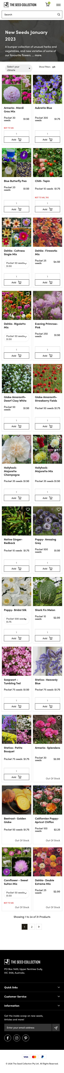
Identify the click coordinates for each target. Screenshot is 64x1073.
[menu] (58, 14)
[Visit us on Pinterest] (25, 1038)
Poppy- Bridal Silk (15, 610)
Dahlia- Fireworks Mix (46, 252)
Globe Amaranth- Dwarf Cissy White (15, 398)
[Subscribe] (56, 1027)
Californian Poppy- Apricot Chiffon (47, 820)
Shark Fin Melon (45, 610)
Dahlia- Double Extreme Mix (44, 882)
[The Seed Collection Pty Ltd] (20, 4)
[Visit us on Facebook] (7, 1038)
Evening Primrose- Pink (46, 325)
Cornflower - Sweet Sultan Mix (16, 882)
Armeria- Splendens (47, 748)
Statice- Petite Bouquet (13, 749)
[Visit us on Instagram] (16, 1038)
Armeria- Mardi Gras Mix (14, 109)
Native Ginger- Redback (13, 541)
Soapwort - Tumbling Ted (12, 681)
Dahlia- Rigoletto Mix (15, 325)
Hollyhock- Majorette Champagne (12, 471)
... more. (36, 55)
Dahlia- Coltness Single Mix (14, 252)
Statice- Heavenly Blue (46, 681)
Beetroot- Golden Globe (15, 820)
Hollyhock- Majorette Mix (44, 469)
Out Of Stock (53, 778)
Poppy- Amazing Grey (45, 541)
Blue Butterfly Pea (15, 181)
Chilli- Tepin (42, 181)
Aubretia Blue (43, 108)
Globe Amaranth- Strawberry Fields (46, 398)
